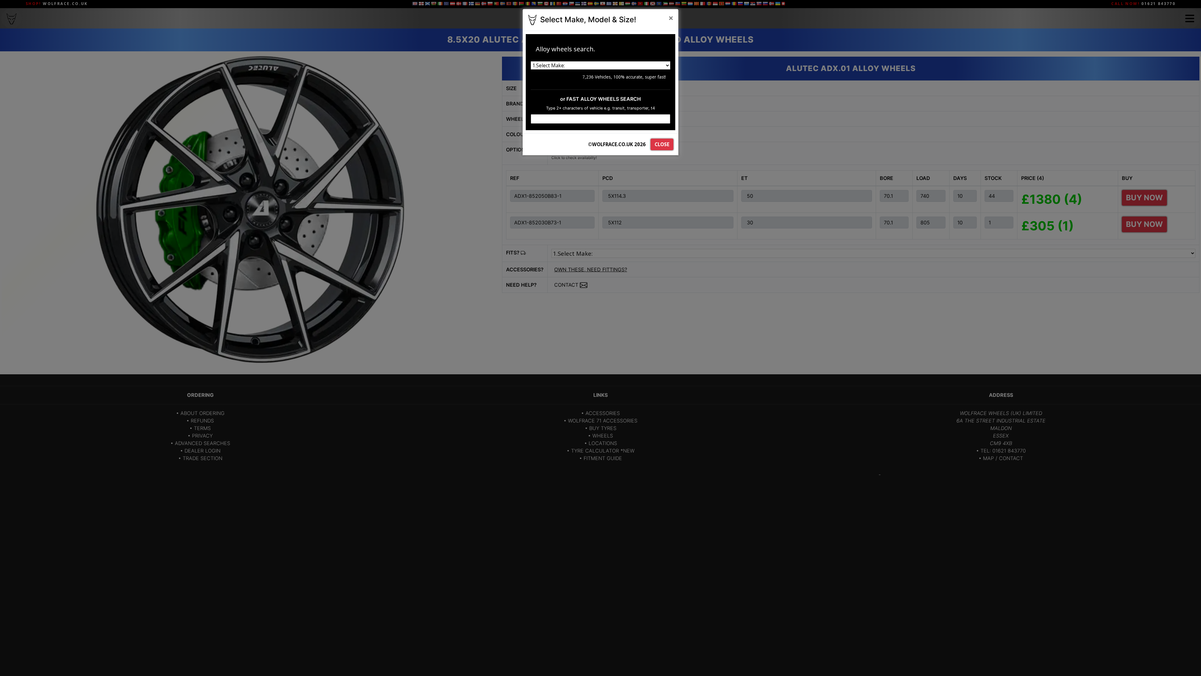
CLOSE (662, 144)
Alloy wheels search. (565, 48)
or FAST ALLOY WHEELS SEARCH (600, 99)
